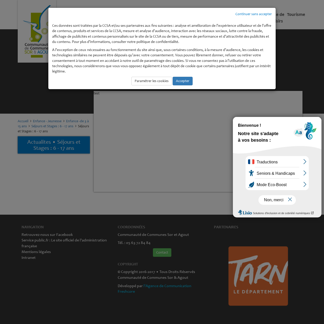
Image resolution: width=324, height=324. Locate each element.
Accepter (182, 81)
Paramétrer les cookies (152, 81)
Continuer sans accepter (253, 14)
